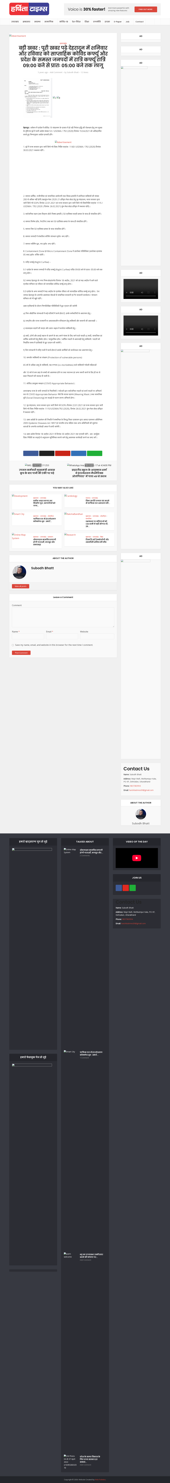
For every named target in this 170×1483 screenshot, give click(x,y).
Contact (139, 21)
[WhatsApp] (132, 888)
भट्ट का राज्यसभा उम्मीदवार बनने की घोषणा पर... (91, 1255)
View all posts (20, 586)
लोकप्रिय (51, 516)
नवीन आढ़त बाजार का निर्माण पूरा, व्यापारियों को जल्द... (44, 503)
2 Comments (85, 855)
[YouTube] (126, 888)
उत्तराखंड (15, 21)
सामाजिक (48, 21)
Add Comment (56, 72)
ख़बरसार (26, 21)
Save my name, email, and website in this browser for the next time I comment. (54, 644)
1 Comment (84, 1058)
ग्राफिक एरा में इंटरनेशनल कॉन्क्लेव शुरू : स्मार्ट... (44, 520)
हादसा (107, 21)
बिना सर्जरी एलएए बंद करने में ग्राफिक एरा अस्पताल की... (98, 502)
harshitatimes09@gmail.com (141, 790)
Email (49, 631)
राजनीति (97, 21)
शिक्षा (87, 21)
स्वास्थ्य (37, 21)
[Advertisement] (63, 174)
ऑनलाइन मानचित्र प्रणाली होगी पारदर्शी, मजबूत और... (91, 851)
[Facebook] (119, 888)
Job (127, 21)
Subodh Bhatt (73, 72)
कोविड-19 (63, 21)
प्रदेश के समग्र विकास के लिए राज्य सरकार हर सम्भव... (90, 1459)
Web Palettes (100, 1479)
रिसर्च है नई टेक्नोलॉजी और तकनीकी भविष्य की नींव (97, 540)
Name (16, 631)
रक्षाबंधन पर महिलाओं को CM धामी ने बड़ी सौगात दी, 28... (97, 524)
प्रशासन (50, 537)
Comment (17, 605)
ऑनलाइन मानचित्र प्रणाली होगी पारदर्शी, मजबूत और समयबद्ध (44, 542)
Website (84, 631)
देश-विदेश (76, 21)
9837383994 (135, 786)
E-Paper (118, 21)
